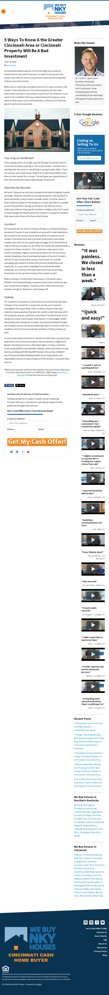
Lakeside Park (80, 829)
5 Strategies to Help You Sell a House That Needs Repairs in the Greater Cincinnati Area (88, 756)
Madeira (78, 878)
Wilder (77, 835)
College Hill (80, 861)
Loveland (96, 875)
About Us (102, 943)
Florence (97, 815)
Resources (102, 947)
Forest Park (88, 868)
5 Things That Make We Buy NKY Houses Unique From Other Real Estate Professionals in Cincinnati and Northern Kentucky (89, 741)
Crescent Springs (82, 811)
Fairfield (78, 868)
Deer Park (89, 865)
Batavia (98, 854)
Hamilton (79, 871)
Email (41, 429)
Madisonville (89, 878)
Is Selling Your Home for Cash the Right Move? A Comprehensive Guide (88, 727)
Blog (105, 955)
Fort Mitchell (80, 818)
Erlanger (87, 815)
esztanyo (11, 65)
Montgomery (89, 882)
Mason (99, 878)
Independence (90, 825)
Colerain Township (92, 858)
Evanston (99, 865)
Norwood (91, 885)
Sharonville (95, 889)
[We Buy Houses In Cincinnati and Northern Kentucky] (89, 122)
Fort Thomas (94, 818)
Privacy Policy (100, 951)
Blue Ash (78, 858)
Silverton (78, 892)
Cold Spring (91, 808)
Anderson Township (83, 854)
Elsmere (78, 815)
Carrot (38, 984)
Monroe (78, 882)
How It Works (101, 936)
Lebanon (99, 871)
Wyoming (98, 895)
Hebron (90, 822)
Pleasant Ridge (81, 889)
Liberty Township (82, 875)
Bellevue (78, 805)
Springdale (89, 892)
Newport (92, 829)
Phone (11, 429)
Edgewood (97, 811)
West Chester (86, 895)
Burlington (88, 805)
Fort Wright (80, 822)
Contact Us (102, 932)
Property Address (16, 418)
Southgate (85, 832)
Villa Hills (95, 832)
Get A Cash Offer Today (96, 928)
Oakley (100, 885)
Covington (79, 808)
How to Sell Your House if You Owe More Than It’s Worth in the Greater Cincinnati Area (88, 783)
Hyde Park (89, 871)
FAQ (105, 940)
